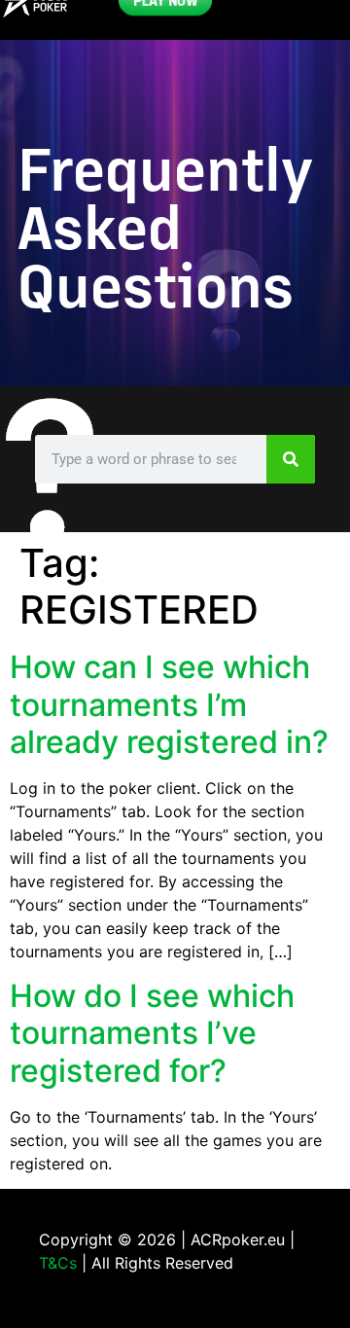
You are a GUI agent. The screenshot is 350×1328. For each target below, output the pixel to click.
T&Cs (58, 1263)
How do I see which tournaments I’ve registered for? (152, 1033)
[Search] (290, 459)
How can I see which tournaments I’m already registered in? (169, 704)
